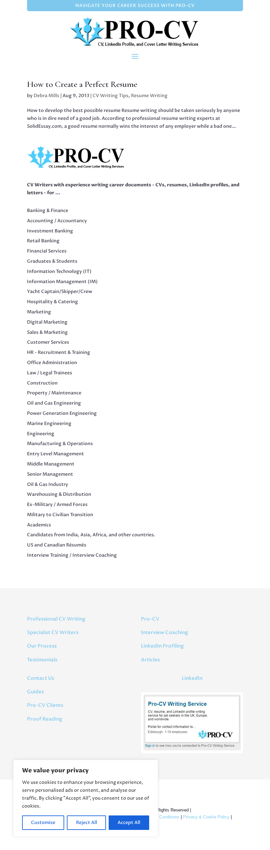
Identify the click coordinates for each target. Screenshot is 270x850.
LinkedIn (192, 678)
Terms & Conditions (160, 816)
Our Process (42, 646)
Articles (150, 659)
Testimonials (42, 659)
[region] (85, 798)
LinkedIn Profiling (162, 646)
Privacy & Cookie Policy (206, 816)
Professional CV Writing (56, 619)
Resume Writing (149, 96)
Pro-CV (150, 619)
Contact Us (40, 678)
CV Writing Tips (110, 96)
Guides (35, 691)
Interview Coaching (164, 632)
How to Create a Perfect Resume (82, 84)
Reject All (86, 822)
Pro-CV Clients (45, 705)
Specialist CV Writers (52, 632)
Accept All (129, 822)
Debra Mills (46, 96)
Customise (43, 822)
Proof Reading (44, 719)
